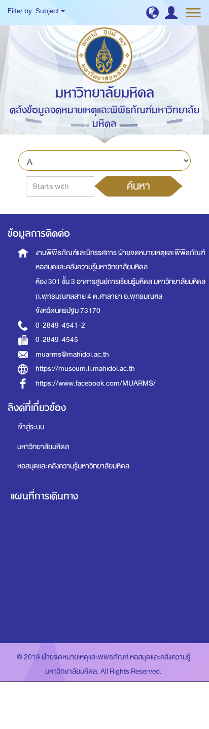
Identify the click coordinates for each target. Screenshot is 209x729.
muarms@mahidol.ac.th (72, 354)
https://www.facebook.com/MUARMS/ (96, 383)
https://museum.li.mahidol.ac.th (85, 368)
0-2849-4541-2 (60, 325)
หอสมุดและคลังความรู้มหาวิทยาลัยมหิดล (73, 466)
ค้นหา (138, 186)
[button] (152, 12)
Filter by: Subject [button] (34, 11)
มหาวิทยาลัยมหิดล (43, 446)
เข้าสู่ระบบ (30, 427)
